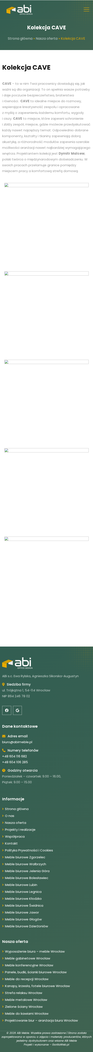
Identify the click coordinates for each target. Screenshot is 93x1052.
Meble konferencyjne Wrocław (29, 965)
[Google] (17, 710)
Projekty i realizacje (20, 829)
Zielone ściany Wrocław (24, 1006)
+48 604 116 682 (14, 756)
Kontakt (11, 843)
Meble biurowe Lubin (21, 884)
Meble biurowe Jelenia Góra (27, 871)
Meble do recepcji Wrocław (26, 979)
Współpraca (15, 836)
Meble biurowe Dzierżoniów (26, 926)
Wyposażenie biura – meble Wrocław (35, 951)
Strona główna (20, 38)
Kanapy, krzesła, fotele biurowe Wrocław (37, 986)
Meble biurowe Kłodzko (23, 898)
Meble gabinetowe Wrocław (27, 958)
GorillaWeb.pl (60, 1044)
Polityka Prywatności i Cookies (29, 850)
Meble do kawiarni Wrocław (26, 1013)
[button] (86, 9)
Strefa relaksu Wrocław (23, 993)
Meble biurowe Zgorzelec (25, 857)
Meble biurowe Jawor (22, 912)
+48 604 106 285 (15, 762)
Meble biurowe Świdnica (24, 905)
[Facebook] (6, 710)
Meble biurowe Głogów (23, 919)
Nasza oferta (47, 38)
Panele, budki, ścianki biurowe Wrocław (36, 972)
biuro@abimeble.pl (17, 742)
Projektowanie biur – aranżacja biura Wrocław (41, 1020)
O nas (9, 815)
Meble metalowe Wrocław (26, 999)
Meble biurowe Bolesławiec (26, 878)
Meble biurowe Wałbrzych (25, 864)
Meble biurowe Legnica (23, 891)
